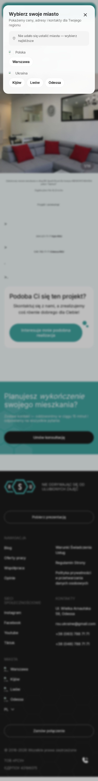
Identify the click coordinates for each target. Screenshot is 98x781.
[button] (85, 14)
